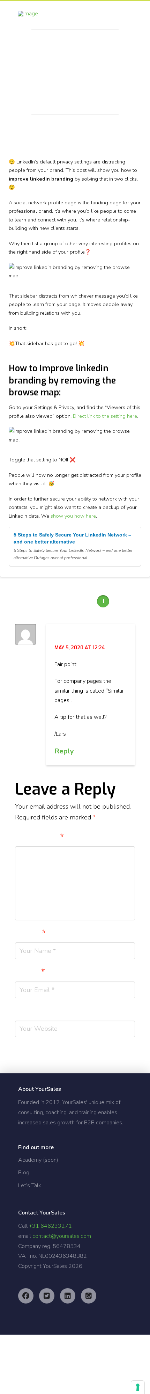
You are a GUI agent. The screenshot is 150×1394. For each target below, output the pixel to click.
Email (30, 972)
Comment (39, 837)
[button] (131, 16)
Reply (65, 751)
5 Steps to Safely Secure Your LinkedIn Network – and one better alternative (72, 538)
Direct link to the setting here (105, 416)
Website (33, 1011)
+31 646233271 (50, 1226)
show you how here (73, 515)
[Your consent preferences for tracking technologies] (137, 1387)
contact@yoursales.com (61, 1236)
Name (30, 933)
